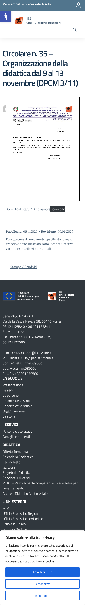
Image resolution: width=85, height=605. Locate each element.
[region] (42, 567)
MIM (6, 508)
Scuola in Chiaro (14, 524)
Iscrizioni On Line (15, 529)
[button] (5, 16)
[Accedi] (78, 5)
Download (57, 209)
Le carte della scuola (17, 405)
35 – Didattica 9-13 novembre (28, 209)
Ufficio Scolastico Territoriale (23, 518)
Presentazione (13, 384)
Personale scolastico (17, 431)
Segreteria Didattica (17, 472)
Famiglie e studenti (16, 436)
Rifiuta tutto (42, 595)
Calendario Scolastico (18, 456)
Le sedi (8, 390)
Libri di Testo (11, 462)
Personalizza (42, 583)
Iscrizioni (9, 467)
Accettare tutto (42, 572)
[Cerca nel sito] (74, 30)
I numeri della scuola (17, 400)
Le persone (11, 395)
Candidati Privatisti (16, 477)
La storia (9, 416)
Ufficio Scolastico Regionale (22, 513)
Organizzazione (14, 411)
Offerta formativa (15, 451)
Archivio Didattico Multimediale (25, 493)
